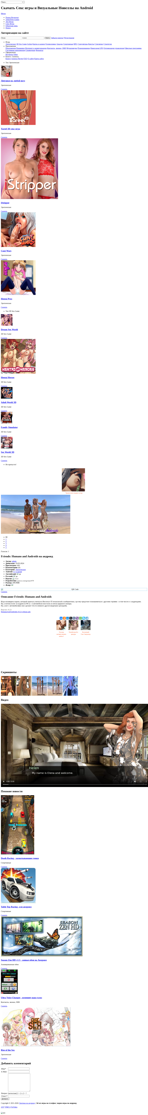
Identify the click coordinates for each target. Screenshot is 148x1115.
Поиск (8, 28)
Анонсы (14, 59)
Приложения (11, 48)
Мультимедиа (71, 48)
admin (14, 561)
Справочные (30, 50)
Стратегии (107, 44)
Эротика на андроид (27, 1103)
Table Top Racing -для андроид (16, 907)
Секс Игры (10, 24)
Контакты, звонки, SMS (56, 48)
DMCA (8, 1107)
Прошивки (20, 48)
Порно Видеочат (12, 17)
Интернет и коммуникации (36, 48)
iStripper (5, 203)
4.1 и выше (17, 572)
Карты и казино (38, 44)
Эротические (11, 44)
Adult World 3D (8, 402)
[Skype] (83, 618)
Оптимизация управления (113, 48)
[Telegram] (87, 618)
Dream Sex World (9, 329)
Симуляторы (83, 44)
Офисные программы (133, 48)
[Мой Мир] (67, 618)
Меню (3, 14)
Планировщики (84, 48)
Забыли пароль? (57, 38)
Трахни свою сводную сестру (74, 493)
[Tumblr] (74, 618)
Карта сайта (39, 59)
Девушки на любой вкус (13, 81)
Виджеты (9, 54)
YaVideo (14, 1107)
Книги (8, 59)
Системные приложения (15, 50)
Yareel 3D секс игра (10, 129)
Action (29, 44)
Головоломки (50, 44)
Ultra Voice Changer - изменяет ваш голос (21, 997)
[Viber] (77, 618)
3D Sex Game (21, 44)
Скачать (4, 89)
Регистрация (69, 38)
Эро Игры (10, 22)
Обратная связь (12, 26)
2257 (3, 1107)
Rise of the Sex (8, 1050)
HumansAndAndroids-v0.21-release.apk (16, 612)
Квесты (91, 44)
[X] (70, 618)
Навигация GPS (96, 48)
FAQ (25, 59)
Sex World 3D (7, 452)
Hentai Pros (6, 299)
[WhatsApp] (80, 618)
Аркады (59, 44)
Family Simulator (9, 427)
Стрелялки (99, 44)
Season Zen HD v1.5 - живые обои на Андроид (24, 960)
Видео (20, 59)
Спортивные (68, 44)
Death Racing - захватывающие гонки (20, 858)
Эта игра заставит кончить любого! (61, 634)
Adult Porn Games (12, 20)
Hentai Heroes (7, 377)
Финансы (39, 50)
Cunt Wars (6, 251)
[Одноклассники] (64, 618)
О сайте (31, 59)
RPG (75, 44)
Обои (15, 54)
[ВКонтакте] (61, 618)
